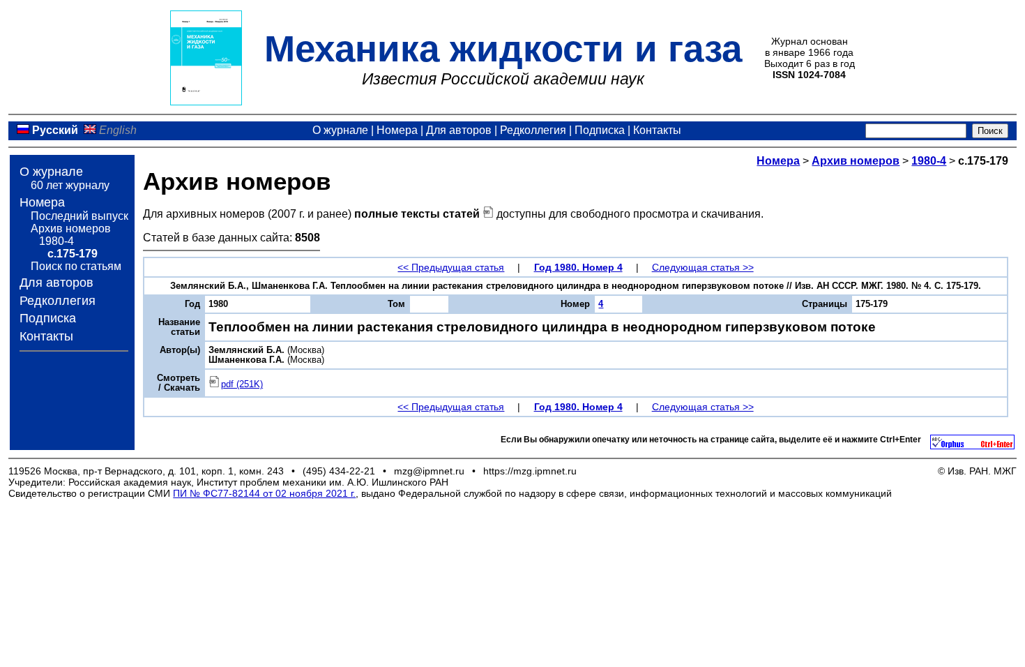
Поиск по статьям (76, 266)
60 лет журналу (70, 185)
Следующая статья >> (703, 267)
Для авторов (459, 130)
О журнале (340, 130)
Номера (397, 130)
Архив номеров (71, 228)
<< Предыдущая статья (450, 267)
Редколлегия (533, 130)
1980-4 (56, 241)
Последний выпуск (79, 216)
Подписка (600, 130)
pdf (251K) (242, 384)
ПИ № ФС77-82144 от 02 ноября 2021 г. (264, 493)
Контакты (657, 130)
